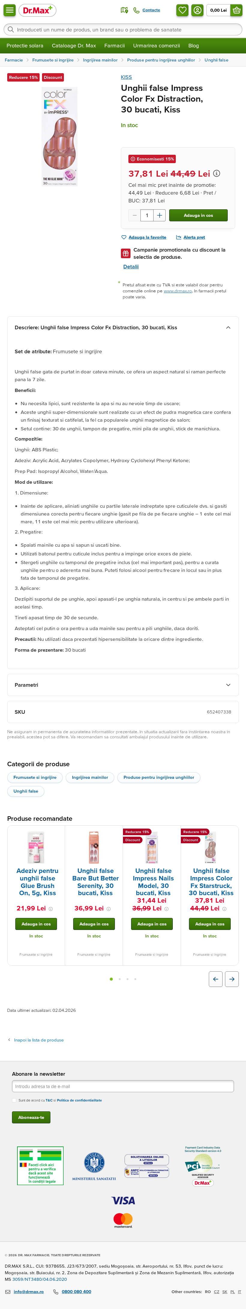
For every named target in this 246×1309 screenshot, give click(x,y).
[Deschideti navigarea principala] (10, 10)
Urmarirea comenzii (156, 45)
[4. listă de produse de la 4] (135, 979)
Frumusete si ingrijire (35, 777)
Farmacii (114, 45)
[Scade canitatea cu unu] (134, 215)
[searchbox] (123, 29)
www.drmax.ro (178, 290)
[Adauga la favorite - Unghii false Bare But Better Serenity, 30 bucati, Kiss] (116, 833)
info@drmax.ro (29, 1291)
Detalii (131, 266)
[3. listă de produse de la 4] (127, 979)
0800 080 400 (76, 1291)
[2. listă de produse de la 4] (120, 979)
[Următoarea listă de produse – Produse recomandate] (232, 979)
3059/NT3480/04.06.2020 (39, 1279)
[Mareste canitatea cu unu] (160, 215)
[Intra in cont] (197, 10)
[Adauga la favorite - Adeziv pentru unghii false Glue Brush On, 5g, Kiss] (58, 833)
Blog (193, 45)
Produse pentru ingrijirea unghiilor (159, 777)
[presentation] (36, 847)
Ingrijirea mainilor (90, 777)
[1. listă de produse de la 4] (111, 979)
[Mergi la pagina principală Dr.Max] (37, 10)
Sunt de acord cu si (60, 1100)
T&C (49, 1100)
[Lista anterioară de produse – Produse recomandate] (216, 979)
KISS (126, 77)
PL (232, 1291)
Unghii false (26, 790)
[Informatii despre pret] (216, 173)
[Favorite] (182, 10)
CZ (216, 1291)
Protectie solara (25, 45)
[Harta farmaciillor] (124, 10)
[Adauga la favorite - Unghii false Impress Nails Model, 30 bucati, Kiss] (174, 833)
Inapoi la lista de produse (39, 1039)
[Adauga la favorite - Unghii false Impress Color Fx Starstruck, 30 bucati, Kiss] (231, 833)
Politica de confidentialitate (79, 1100)
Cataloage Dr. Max (74, 45)
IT (239, 1291)
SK (224, 1291)
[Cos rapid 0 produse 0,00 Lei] (236, 10)
